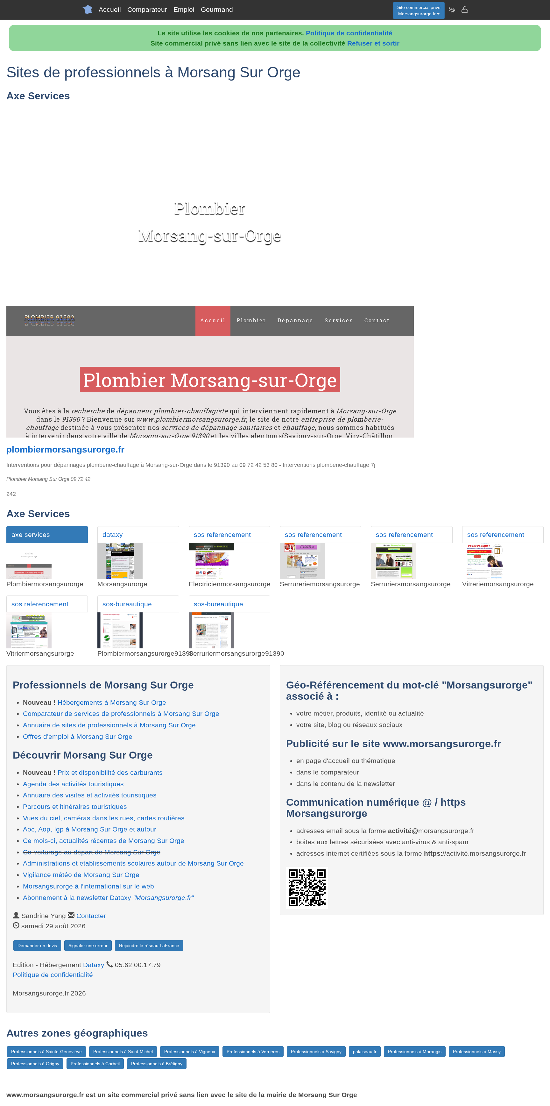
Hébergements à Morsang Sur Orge (112, 702)
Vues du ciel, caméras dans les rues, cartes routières (104, 818)
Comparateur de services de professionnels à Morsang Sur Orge (121, 713)
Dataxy (93, 964)
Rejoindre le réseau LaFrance (149, 945)
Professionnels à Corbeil (95, 1063)
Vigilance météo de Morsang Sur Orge (81, 874)
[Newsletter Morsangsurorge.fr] (451, 9)
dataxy (112, 534)
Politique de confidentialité (349, 33)
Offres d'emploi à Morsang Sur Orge (77, 736)
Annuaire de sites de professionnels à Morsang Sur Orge (109, 725)
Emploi (183, 9)
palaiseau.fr (365, 1051)
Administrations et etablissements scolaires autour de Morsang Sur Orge (133, 863)
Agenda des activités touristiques (73, 784)
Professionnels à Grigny (35, 1063)
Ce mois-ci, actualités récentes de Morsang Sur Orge (103, 840)
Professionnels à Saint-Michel (123, 1051)
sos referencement (222, 534)
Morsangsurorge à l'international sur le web (88, 886)
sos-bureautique (127, 604)
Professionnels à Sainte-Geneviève (46, 1051)
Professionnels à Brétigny (156, 1063)
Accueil (110, 9)
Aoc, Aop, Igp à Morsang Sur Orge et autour (89, 829)
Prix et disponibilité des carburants (110, 772)
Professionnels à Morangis (414, 1051)
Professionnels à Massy (477, 1051)
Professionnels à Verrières (253, 1051)
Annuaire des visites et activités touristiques (90, 795)
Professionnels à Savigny (316, 1051)
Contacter (91, 915)
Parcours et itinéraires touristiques (75, 806)
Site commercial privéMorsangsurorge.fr (419, 10)
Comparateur (147, 9)
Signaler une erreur (88, 945)
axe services (30, 534)
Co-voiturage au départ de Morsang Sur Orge (91, 852)
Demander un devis (37, 945)
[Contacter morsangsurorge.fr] (464, 9)
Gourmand (217, 9)
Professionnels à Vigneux (189, 1051)
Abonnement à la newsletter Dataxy (108, 897)
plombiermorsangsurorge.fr (65, 449)
